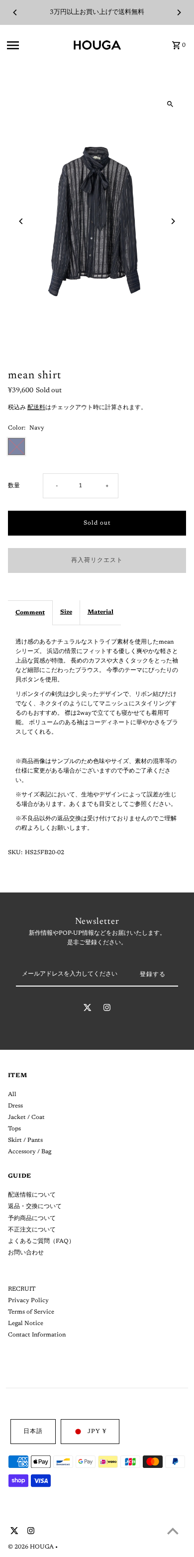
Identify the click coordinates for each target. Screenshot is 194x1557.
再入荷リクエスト (97, 560)
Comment (30, 613)
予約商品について (32, 1219)
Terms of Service (31, 1312)
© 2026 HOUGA (31, 1547)
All (12, 1095)
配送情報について (32, 1195)
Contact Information (37, 1335)
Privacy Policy (28, 1301)
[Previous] (15, 12)
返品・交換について (35, 1207)
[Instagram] (106, 1009)
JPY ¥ (97, 1432)
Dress (15, 1106)
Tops (14, 1129)
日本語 (33, 1432)
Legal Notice (25, 1324)
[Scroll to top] (173, 1531)
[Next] (178, 12)
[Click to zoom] (170, 104)
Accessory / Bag (29, 1152)
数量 (14, 486)
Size (66, 612)
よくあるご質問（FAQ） (41, 1241)
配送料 (36, 408)
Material (100, 612)
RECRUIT (21, 1289)
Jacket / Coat (26, 1117)
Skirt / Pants (25, 1140)
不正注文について (32, 1230)
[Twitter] (88, 1009)
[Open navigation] (36, 45)
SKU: (15, 853)
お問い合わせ (26, 1253)
